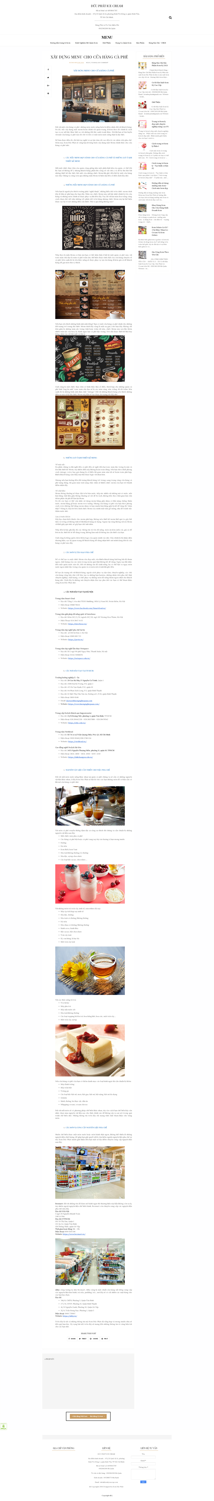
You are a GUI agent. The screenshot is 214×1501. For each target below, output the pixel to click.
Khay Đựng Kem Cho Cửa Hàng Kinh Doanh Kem (160, 207)
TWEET (83, 1339)
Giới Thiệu (107, 43)
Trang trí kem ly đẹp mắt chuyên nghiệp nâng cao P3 (160, 124)
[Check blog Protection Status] (3, 1429)
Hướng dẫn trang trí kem (60, 43)
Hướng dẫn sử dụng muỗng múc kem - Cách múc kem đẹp (160, 185)
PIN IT (106, 1339)
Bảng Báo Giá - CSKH (157, 43)
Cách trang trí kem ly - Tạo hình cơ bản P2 (160, 165)
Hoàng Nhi (73, 62)
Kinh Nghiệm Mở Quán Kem (86, 43)
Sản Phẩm (140, 43)
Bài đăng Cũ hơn (97, 1416)
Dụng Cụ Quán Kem (123, 43)
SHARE (73, 1339)
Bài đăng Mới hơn (80, 1416)
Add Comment (102, 62)
